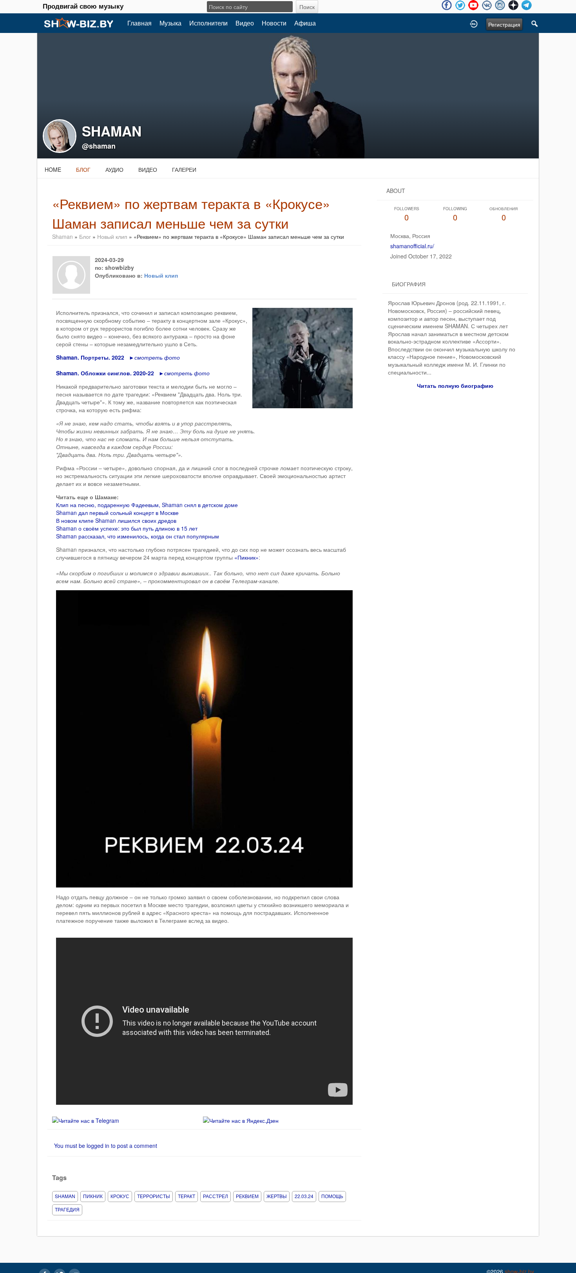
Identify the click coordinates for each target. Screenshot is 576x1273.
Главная (139, 22)
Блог (83, 169)
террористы (153, 1196)
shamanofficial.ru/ (412, 246)
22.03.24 (304, 1196)
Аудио (114, 169)
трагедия (67, 1209)
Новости (274, 22)
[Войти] (474, 23)
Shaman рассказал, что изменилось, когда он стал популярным (137, 536)
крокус (119, 1196)
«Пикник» (246, 557)
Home (53, 169)
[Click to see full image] (288, 95)
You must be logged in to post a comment (105, 1145)
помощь (332, 1196)
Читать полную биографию (455, 385)
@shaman (99, 146)
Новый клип (112, 236)
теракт (186, 1196)
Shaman (62, 236)
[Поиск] (535, 23)
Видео (244, 22)
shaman (65, 1196)
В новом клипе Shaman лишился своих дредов (116, 520)
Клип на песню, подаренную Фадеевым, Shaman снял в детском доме (147, 505)
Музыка (170, 22)
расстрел (215, 1196)
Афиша (305, 22)
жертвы (276, 1196)
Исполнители (208, 22)
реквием (247, 1196)
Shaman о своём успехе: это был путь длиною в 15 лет (126, 528)
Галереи (184, 169)
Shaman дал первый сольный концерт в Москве (117, 512)
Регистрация (504, 24)
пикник (93, 1196)
